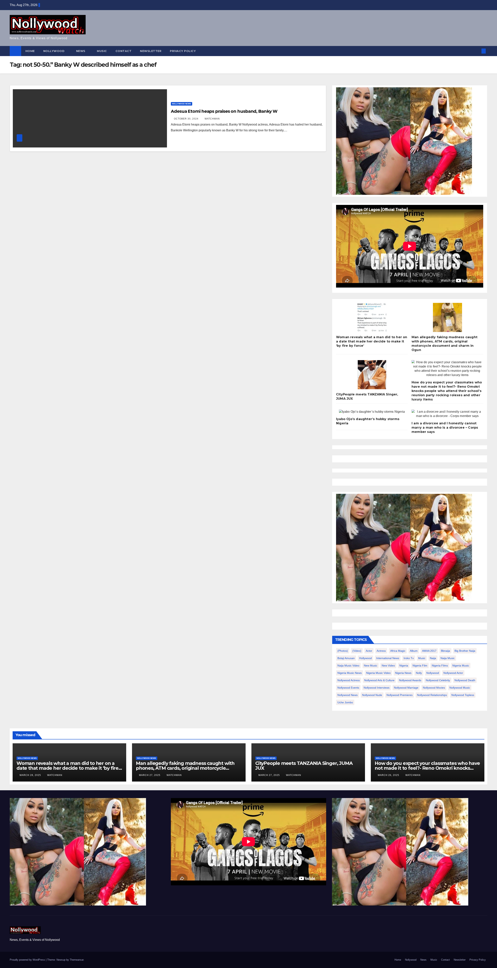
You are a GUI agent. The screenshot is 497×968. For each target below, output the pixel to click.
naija (433, 658)
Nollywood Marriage (406, 687)
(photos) (342, 650)
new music (370, 665)
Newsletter (150, 51)
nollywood (432, 672)
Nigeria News (403, 672)
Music (102, 51)
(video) (356, 650)
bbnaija (445, 650)
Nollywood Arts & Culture (379, 680)
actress (381, 650)
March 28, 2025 (31, 775)
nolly (419, 672)
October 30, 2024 (186, 118)
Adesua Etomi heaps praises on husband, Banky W (224, 111)
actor (369, 650)
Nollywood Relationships (432, 695)
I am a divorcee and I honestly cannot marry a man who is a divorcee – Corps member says (445, 427)
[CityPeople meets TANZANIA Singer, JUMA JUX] (372, 374)
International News (387, 658)
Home (30, 51)
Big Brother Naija (464, 650)
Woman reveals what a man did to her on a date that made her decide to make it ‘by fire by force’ (371, 341)
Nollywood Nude (372, 695)
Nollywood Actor (453, 672)
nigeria (403, 665)
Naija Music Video (348, 665)
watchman (212, 118)
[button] (477, 51)
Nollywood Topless (462, 695)
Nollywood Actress (348, 680)
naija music (448, 658)
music (421, 658)
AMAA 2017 (429, 650)
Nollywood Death (464, 680)
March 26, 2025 (389, 775)
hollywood (365, 658)
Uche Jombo (345, 702)
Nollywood (54, 51)
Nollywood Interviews (376, 687)
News (81, 51)
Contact (124, 51)
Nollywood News (181, 104)
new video (388, 665)
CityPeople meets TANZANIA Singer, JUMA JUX (303, 765)
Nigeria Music (460, 665)
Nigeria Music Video (378, 672)
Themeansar (76, 959)
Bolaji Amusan (346, 658)
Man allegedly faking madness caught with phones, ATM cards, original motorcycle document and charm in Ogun (185, 768)
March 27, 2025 (150, 775)
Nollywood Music (459, 687)
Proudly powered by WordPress (28, 959)
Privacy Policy (183, 51)
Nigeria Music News (349, 672)
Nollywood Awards (410, 680)
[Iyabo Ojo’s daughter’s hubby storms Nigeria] (372, 412)
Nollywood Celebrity (438, 680)
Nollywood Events (348, 687)
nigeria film (420, 665)
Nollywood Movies (434, 687)
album (414, 650)
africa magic (397, 650)
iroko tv (409, 658)
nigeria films (440, 665)
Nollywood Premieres (400, 695)
